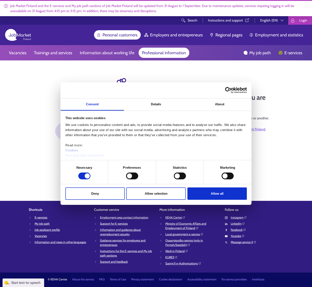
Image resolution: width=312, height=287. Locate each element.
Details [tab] (156, 104)
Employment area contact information (124, 217)
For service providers (234, 279)
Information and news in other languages (60, 242)
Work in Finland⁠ (175, 251)
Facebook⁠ (237, 230)
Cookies (71, 150)
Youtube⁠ (236, 236)
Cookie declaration (170, 279)
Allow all (217, 193)
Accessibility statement (201, 279)
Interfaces (258, 279)
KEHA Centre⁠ (173, 217)
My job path (260, 52)
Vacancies (17, 52)
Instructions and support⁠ (225, 20)
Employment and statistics (279, 34)
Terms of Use (118, 279)
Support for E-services (114, 224)
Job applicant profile (47, 230)
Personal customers (120, 34)
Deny (95, 193)
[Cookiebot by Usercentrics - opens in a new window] (228, 90)
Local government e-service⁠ (182, 234)
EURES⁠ (169, 257)
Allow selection (156, 193)
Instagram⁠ (237, 217)
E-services (293, 52)
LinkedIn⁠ (236, 224)
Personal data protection (84, 155)
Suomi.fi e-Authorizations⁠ (181, 263)
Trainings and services (53, 52)
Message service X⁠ (242, 242)
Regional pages (228, 34)
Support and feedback (114, 262)
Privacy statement (142, 279)
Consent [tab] (92, 104)
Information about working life (107, 52)
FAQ (102, 279)
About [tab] (219, 104)
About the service (83, 279)
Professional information (164, 52)
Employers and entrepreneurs (176, 34)
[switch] (132, 176)
